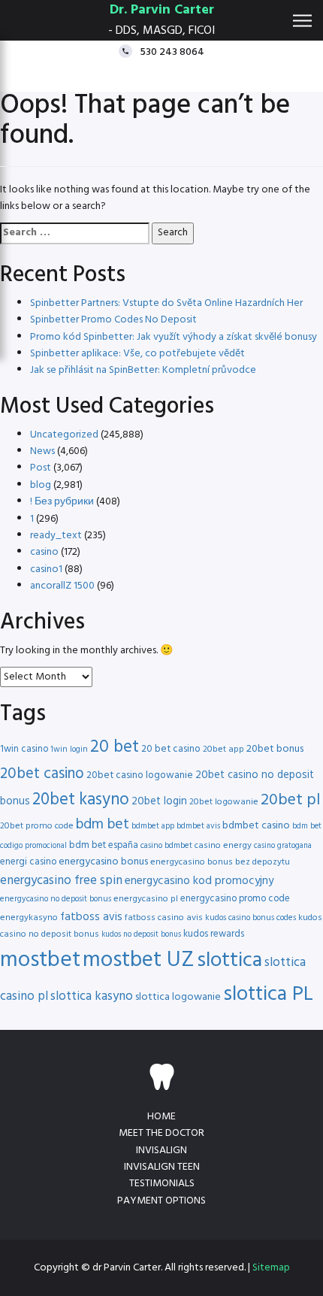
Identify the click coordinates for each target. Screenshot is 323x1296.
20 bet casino (171, 749)
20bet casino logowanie (139, 775)
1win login (69, 749)
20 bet (114, 748)
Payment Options (161, 1201)
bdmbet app (152, 826)
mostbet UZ (139, 960)
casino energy (223, 845)
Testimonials (162, 1183)
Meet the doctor (161, 1133)
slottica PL (268, 994)
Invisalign (161, 1150)
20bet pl (290, 800)
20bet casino (42, 774)
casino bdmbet (166, 845)
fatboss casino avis (164, 917)
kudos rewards (213, 934)
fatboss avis (91, 917)
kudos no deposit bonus (141, 934)
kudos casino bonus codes (250, 918)
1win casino (24, 749)
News (42, 451)
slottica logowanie (178, 997)
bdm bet (102, 825)
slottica (229, 960)
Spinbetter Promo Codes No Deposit (113, 320)
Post (40, 468)
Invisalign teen (162, 1167)
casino (44, 552)
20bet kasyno (80, 800)
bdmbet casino (256, 825)
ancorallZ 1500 (62, 586)
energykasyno (29, 917)
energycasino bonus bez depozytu (220, 862)
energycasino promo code (235, 899)
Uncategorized (64, 435)
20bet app (223, 749)
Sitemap (271, 1267)
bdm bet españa (103, 845)
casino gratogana (283, 846)
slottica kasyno (91, 996)
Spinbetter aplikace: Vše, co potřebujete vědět (137, 353)
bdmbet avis (198, 826)
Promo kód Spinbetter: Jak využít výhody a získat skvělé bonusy (173, 337)
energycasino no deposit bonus (55, 899)
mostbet (40, 960)
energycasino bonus (103, 862)
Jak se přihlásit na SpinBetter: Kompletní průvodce (143, 370)
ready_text (56, 535)
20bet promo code (37, 826)
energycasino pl (145, 899)
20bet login (159, 801)
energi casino (28, 862)
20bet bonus (274, 749)
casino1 (46, 569)
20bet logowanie (223, 802)
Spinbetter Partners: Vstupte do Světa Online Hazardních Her (166, 303)
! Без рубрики (62, 501)
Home (161, 1116)
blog (40, 485)
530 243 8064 (172, 51)
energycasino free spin (61, 881)
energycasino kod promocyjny (199, 881)
